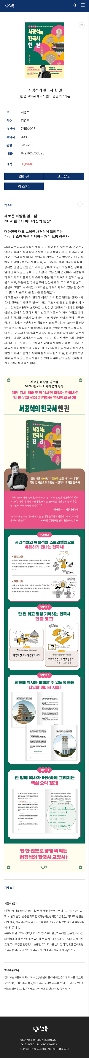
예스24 (24, 186)
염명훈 (25, 120)
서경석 (25, 112)
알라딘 (24, 176)
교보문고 (64, 176)
